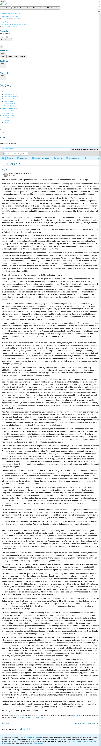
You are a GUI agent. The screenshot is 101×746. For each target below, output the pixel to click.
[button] (7, 120)
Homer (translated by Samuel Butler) (31, 718)
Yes (23, 729)
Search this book (5, 33)
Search (5, 153)
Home (11, 158)
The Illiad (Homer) (75, 158)
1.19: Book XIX (17, 715)
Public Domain (76, 715)
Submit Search (5, 40)
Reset (3, 53)
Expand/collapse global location (98, 157)
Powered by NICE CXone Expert (30, 737)
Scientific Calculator (10, 106)
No (31, 729)
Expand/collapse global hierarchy (4, 158)
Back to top (5, 723)
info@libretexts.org (37, 743)
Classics (59, 158)
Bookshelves (24, 158)
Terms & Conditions (82, 741)
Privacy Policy (71, 741)
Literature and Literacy (42, 158)
